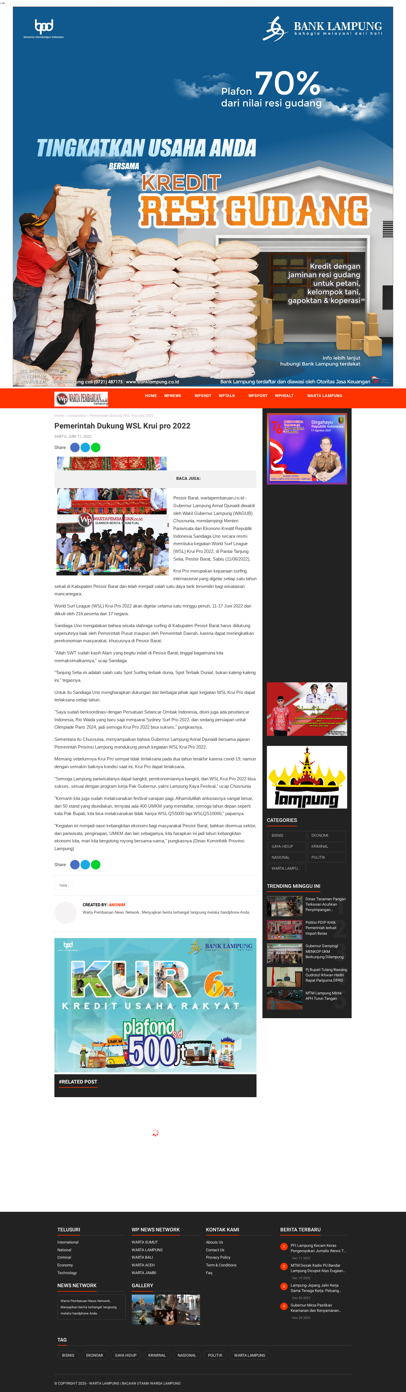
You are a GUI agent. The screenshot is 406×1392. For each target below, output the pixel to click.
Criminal (64, 1257)
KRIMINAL (319, 846)
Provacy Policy (218, 1257)
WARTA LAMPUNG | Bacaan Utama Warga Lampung (134, 1383)
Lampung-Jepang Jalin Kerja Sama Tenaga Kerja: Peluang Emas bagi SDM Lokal (315, 1288)
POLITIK (318, 857)
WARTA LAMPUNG (287, 868)
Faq (209, 1273)
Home (151, 395)
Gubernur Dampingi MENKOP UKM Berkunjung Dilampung (325, 951)
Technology (67, 1273)
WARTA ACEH (143, 1265)
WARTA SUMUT (145, 1242)
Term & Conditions (221, 1265)
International (67, 1242)
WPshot (203, 395)
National (64, 1250)
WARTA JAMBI (144, 1273)
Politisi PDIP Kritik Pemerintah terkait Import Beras (321, 927)
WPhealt (284, 395)
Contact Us (215, 1250)
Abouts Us (214, 1242)
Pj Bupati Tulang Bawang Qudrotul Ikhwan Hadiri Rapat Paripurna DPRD (326, 974)
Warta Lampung (325, 395)
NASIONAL (281, 857)
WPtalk (227, 395)
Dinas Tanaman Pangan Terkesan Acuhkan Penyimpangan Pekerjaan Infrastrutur (326, 904)
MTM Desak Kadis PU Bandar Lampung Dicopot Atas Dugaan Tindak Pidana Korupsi (317, 1268)
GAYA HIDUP (282, 846)
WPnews (173, 395)
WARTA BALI (142, 1257)
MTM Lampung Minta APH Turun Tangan (324, 995)
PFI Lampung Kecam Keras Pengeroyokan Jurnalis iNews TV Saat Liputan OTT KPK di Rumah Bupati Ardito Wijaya (318, 1248)
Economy (65, 1265)
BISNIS (277, 835)
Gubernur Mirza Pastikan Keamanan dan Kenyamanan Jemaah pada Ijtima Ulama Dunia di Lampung (318, 1308)
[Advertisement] (307, 584)
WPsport (258, 395)
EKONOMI (319, 835)
